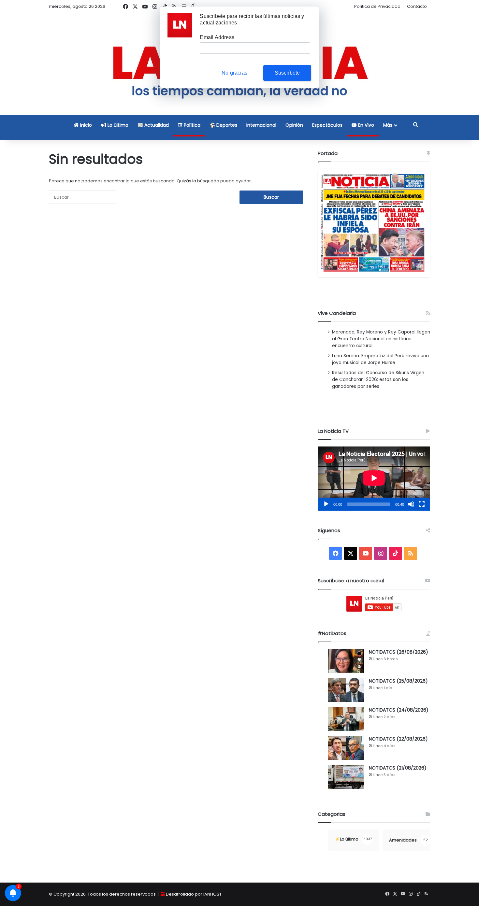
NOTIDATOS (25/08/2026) (398, 681)
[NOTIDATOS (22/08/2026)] (346, 748)
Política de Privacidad (377, 6)
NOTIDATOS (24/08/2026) (398, 710)
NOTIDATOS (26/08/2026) (398, 652)
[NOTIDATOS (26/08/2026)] (346, 661)
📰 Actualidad (153, 125)
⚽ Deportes (223, 125)
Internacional (261, 125)
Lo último (117, 125)
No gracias (234, 73)
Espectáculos (327, 125)
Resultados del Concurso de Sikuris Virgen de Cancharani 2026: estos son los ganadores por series (378, 379)
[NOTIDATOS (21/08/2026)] (346, 777)
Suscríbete (287, 73)
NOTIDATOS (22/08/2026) (398, 739)
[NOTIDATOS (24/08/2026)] (346, 719)
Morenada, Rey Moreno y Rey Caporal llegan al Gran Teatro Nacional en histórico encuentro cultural (381, 339)
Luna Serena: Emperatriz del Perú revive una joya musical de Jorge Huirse (380, 359)
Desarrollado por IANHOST (194, 894)
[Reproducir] (326, 504)
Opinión (294, 125)
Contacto (417, 6)
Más (387, 125)
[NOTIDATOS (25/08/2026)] (346, 690)
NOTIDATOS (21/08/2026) (398, 768)
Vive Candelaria (337, 313)
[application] (374, 478)
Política (191, 125)
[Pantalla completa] (421, 504)
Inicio (85, 125)
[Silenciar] (411, 504)
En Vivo (365, 125)
